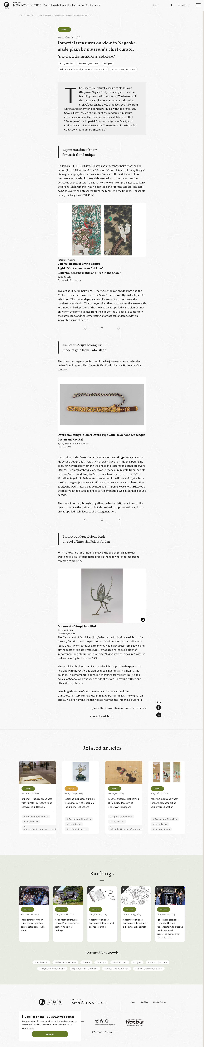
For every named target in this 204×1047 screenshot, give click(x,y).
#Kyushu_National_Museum (148, 968)
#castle (86, 962)
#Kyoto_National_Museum (85, 968)
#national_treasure (88, 63)
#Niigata (108, 63)
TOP (20, 15)
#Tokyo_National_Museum (52, 968)
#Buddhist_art (120, 962)
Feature (30, 15)
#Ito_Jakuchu (66, 63)
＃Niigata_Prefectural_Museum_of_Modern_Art (46, 827)
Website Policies (159, 1002)
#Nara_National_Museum (116, 968)
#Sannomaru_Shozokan (123, 69)
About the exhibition (102, 716)
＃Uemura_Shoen (161, 829)
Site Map (144, 1002)
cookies (32, 1021)
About (132, 1002)
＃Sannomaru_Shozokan (36, 816)
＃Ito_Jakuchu (31, 821)
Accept (50, 1034)
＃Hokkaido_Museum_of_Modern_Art (127, 827)
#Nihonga (101, 962)
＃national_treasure (77, 829)
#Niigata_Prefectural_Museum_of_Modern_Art (83, 69)
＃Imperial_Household (121, 816)
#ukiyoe (137, 962)
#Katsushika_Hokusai (65, 962)
